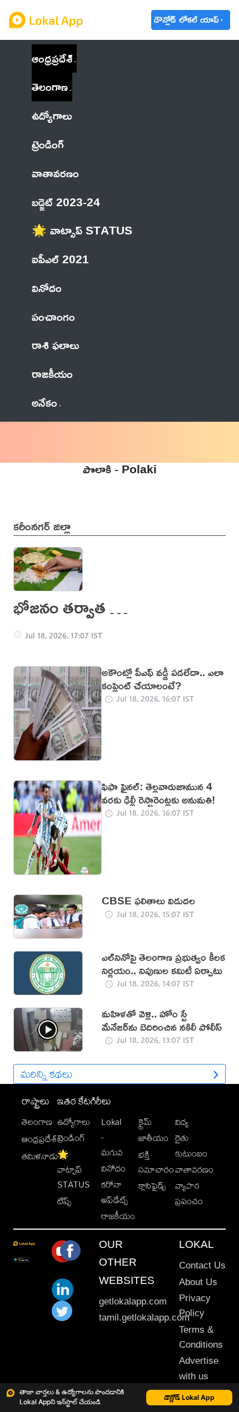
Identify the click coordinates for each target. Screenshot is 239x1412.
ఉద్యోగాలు (73, 1121)
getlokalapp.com (133, 1301)
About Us (198, 1282)
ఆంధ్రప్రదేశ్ (52, 58)
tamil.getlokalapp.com (144, 1317)
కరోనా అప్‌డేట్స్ (114, 1192)
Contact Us (202, 1265)
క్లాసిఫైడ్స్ (152, 1185)
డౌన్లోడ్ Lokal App (189, 1397)
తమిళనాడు (40, 1156)
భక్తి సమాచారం (156, 1162)
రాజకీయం (118, 1216)
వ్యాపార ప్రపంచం (189, 1193)
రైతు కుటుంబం (191, 1145)
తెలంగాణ (50, 86)
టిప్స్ (64, 1201)
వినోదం (113, 1168)
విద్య (181, 1121)
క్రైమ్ (145, 1121)
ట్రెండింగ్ (71, 1138)
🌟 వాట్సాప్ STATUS (73, 1170)
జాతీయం (153, 1138)
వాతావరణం (194, 1169)
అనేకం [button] (44, 402)
